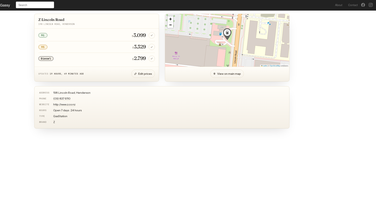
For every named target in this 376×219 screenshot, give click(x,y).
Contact (353, 5)
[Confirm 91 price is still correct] (152, 35)
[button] (227, 34)
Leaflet (264, 66)
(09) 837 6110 (61, 98)
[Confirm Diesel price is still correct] (152, 59)
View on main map (229, 73)
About (338, 5)
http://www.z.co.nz (64, 104)
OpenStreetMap (275, 66)
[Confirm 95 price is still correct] (152, 47)
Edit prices (145, 73)
